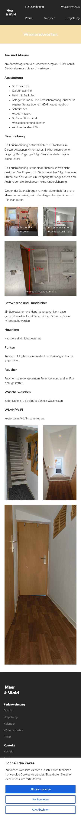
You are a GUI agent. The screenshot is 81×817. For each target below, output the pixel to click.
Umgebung (11, 717)
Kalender (49, 18)
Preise (29, 18)
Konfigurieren (40, 799)
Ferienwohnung (34, 6)
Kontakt (8, 751)
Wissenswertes (70, 6)
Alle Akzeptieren (41, 789)
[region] (40, 787)
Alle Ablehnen (40, 809)
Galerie (8, 710)
